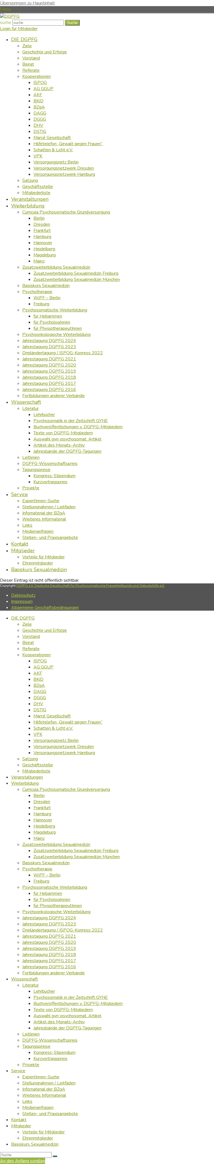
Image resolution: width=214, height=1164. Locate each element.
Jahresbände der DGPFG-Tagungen (67, 1028)
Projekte (30, 1065)
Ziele (27, 624)
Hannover (42, 820)
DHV (38, 704)
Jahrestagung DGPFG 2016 (49, 967)
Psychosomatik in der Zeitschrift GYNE (70, 997)
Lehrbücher (44, 991)
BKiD (38, 679)
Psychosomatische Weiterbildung (54, 887)
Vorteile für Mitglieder (43, 1132)
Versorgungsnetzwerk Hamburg (64, 753)
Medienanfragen (38, 1107)
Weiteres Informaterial (44, 1095)
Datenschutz (23, 595)
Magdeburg (44, 832)
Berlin (39, 795)
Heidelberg (44, 826)
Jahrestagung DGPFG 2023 (49, 924)
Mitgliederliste (36, 771)
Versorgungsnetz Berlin (56, 740)
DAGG (39, 692)
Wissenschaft (24, 979)
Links (27, 1101)
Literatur (30, 985)
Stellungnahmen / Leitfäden (49, 1083)
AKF (37, 673)
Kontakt (18, 1120)
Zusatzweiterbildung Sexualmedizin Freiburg (75, 851)
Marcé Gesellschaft (52, 716)
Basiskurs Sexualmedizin (46, 863)
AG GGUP (43, 667)
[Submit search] (55, 1156)
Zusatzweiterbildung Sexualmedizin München (76, 857)
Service (18, 1071)
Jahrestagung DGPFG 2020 (49, 942)
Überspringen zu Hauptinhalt (27, 3)
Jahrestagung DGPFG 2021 (49, 936)
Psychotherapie (37, 869)
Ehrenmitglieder (37, 1138)
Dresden (41, 802)
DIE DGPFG (23, 618)
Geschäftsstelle (37, 765)
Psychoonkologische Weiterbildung (56, 912)
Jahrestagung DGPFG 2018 (49, 955)
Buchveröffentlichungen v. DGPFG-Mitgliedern (78, 1003)
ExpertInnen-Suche (40, 1077)
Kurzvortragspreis (50, 1059)
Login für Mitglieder (19, 29)
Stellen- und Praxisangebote (50, 1114)
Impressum (22, 601)
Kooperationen (36, 655)
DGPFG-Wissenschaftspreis (49, 1040)
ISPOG (40, 661)
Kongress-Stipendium (54, 1052)
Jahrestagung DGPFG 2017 (49, 961)
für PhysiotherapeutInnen (57, 906)
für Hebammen (47, 893)
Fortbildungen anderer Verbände (53, 973)
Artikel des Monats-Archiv (59, 1022)
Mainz (39, 838)
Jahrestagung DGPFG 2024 (49, 918)
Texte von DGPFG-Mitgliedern (63, 1010)
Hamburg (42, 814)
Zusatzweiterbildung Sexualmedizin (56, 844)
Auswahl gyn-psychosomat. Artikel (67, 1016)
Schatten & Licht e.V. (53, 728)
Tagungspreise (36, 1046)
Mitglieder (21, 1126)
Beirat (28, 643)
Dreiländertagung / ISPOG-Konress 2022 (62, 930)
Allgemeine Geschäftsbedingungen (45, 608)
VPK (37, 734)
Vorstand (31, 636)
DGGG (39, 698)
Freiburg (41, 881)
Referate (31, 649)
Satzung (30, 759)
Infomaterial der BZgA (43, 1089)
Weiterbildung (25, 783)
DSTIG (39, 710)
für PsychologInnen (51, 899)
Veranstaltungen (27, 777)
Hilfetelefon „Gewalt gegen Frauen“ (68, 722)
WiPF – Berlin (46, 875)
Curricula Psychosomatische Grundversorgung (66, 789)
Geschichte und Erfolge (44, 630)
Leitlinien (31, 1034)
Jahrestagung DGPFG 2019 (49, 948)
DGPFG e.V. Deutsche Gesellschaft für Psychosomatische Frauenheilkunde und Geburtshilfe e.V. (90, 585)
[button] (5, 9)
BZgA (39, 685)
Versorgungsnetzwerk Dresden (63, 747)
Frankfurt (42, 808)
